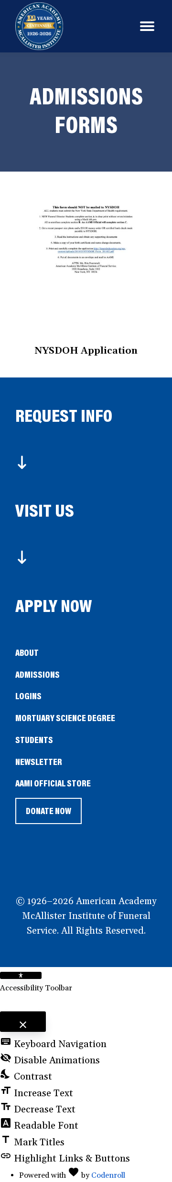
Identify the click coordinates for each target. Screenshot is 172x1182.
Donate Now (48, 814)
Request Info (63, 415)
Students (34, 739)
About (27, 652)
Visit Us (44, 509)
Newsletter (38, 761)
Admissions (37, 674)
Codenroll (108, 1175)
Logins (28, 696)
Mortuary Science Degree (65, 717)
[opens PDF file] (86, 262)
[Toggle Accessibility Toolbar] (21, 975)
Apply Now (53, 605)
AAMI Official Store (53, 784)
